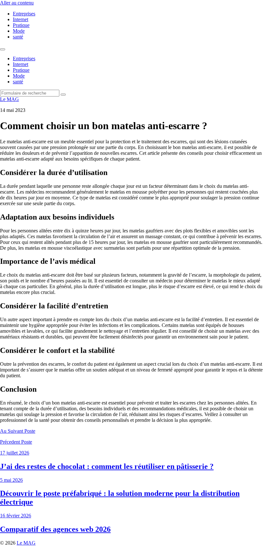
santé (18, 36)
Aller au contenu (17, 2)
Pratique (21, 25)
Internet (20, 19)
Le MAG (9, 99)
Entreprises (24, 13)
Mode (19, 31)
